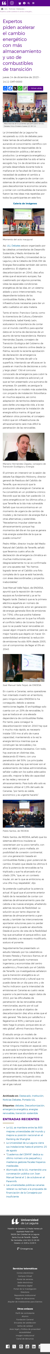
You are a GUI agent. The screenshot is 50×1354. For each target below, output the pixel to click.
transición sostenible (27, 1113)
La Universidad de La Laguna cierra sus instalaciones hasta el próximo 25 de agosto (26, 1147)
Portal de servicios (25, 1279)
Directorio (25, 1292)
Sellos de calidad (25, 1326)
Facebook (9, 1345)
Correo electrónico (25, 1273)
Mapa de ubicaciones (25, 1298)
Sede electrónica (25, 1282)
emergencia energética (15, 1109)
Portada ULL (28, 1099)
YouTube (28, 1345)
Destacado (20, 9)
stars (25, 1258)
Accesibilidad (25, 1332)
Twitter (15, 1345)
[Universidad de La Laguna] (14, 3)
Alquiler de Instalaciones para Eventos (25, 1302)
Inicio (2, 9)
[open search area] (29, 3)
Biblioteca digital (25, 1286)
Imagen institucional (25, 1336)
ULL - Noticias (10, 9)
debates (19, 1105)
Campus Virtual (25, 1276)
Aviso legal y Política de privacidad (25, 1329)
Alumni (25, 1316)
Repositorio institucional (25, 1295)
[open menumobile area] (33, 3)
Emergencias (26, 1249)
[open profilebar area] (20, 3)
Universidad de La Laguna (25, 1221)
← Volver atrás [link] (35, 88)
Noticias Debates (12, 1099)
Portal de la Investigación (25, 1289)
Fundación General (25, 1320)
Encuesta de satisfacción (25, 1323)
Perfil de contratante (25, 1313)
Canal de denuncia (25, 1339)
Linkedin (35, 1345)
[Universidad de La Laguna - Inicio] (5, 3)
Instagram (22, 1345)
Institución (37, 1096)
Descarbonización (34, 1105)
